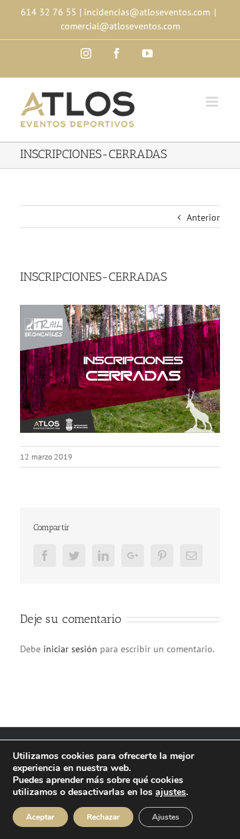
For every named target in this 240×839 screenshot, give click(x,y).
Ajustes (165, 817)
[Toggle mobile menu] (213, 102)
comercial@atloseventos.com (120, 26)
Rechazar (103, 817)
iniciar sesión (71, 649)
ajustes (170, 792)
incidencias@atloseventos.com (147, 12)
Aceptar (40, 817)
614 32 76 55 (49, 12)
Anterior (203, 217)
